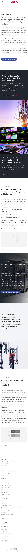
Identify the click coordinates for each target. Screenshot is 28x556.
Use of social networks (6, 533)
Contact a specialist (10, 59)
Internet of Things (5, 494)
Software (3, 512)
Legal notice (3, 538)
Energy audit (4, 492)
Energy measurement (6, 487)
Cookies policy (4, 531)
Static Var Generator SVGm (8, 95)
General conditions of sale (7, 536)
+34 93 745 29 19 (5, 473)
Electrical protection (5, 485)
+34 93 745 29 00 (5, 463)
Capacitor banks (6, 174)
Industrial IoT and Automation (7, 514)
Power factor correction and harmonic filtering (11, 507)
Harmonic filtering (5, 483)
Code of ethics (4, 540)
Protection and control (6, 505)
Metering (3, 503)
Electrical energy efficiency (7, 480)
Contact (3, 465)
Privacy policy (4, 529)
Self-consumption (5, 489)
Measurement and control (7, 501)
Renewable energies (5, 510)
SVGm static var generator (7, 250)
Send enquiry (4, 475)
